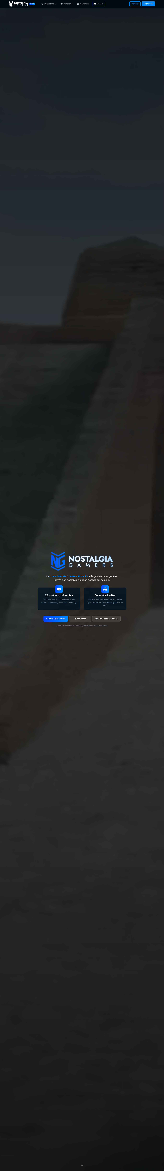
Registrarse (148, 4)
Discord (100, 4)
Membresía (84, 4)
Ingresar (134, 4)
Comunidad (49, 4)
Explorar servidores (55, 618)
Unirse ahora (80, 618)
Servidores (68, 4)
